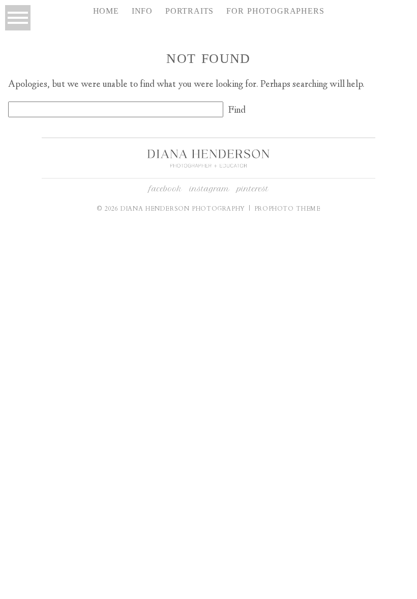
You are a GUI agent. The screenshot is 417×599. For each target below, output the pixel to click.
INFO (142, 11)
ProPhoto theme (287, 209)
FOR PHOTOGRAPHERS (275, 11)
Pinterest (253, 188)
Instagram (209, 188)
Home (106, 11)
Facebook (165, 188)
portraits (189, 11)
